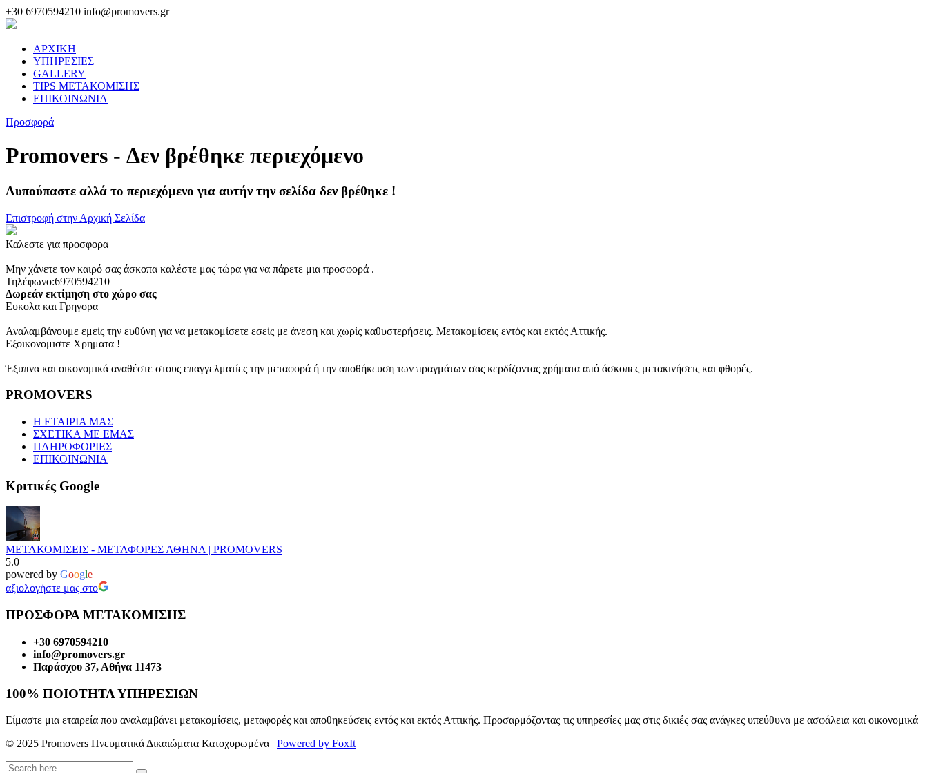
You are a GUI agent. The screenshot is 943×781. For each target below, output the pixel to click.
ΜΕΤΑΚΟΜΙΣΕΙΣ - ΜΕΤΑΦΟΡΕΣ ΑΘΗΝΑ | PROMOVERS (144, 549)
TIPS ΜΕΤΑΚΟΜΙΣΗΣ (86, 86)
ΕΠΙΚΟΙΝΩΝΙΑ (70, 98)
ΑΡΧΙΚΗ (54, 49)
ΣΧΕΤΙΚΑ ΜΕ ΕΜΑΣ (83, 434)
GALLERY (59, 73)
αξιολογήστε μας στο (52, 588)
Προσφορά (30, 122)
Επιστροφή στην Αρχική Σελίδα (75, 218)
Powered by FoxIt (316, 743)
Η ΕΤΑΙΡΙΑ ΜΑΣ (73, 421)
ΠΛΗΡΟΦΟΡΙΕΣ (72, 446)
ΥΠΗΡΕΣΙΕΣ (63, 61)
